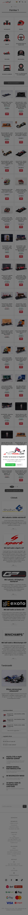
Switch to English (10, 464)
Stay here (19, 464)
